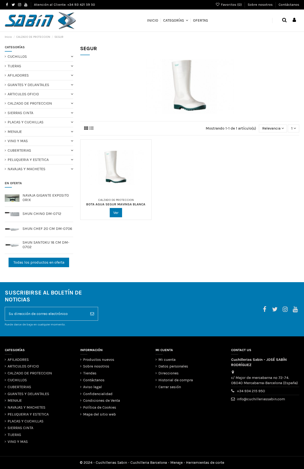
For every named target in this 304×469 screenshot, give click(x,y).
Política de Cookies (99, 407)
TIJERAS (14, 66)
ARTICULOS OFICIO (23, 94)
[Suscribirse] (92, 313)
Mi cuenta (167, 359)
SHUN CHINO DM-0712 (42, 213)
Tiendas (89, 373)
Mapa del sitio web (99, 414)
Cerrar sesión (169, 387)
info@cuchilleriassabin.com (261, 399)
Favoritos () (231, 4)
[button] (175, 20)
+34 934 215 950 (251, 391)
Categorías (15, 47)
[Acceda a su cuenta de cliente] (294, 20)
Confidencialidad (98, 394)
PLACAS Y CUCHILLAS (25, 122)
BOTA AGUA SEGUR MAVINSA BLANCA (115, 204)
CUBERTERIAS (19, 150)
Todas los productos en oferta (38, 262)
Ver (116, 212)
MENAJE (15, 131)
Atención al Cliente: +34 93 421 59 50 (64, 4)
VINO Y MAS (18, 141)
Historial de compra (175, 380)
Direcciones (168, 373)
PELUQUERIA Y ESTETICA (28, 159)
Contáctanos (289, 4)
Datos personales (173, 366)
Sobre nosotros (261, 4)
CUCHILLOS (17, 56)
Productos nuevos (98, 359)
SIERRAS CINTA (20, 113)
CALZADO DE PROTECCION (30, 103)
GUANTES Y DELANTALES (28, 84)
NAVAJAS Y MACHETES (26, 169)
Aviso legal (92, 387)
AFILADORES (18, 75)
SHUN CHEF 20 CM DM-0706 (47, 228)
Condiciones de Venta (101, 400)
